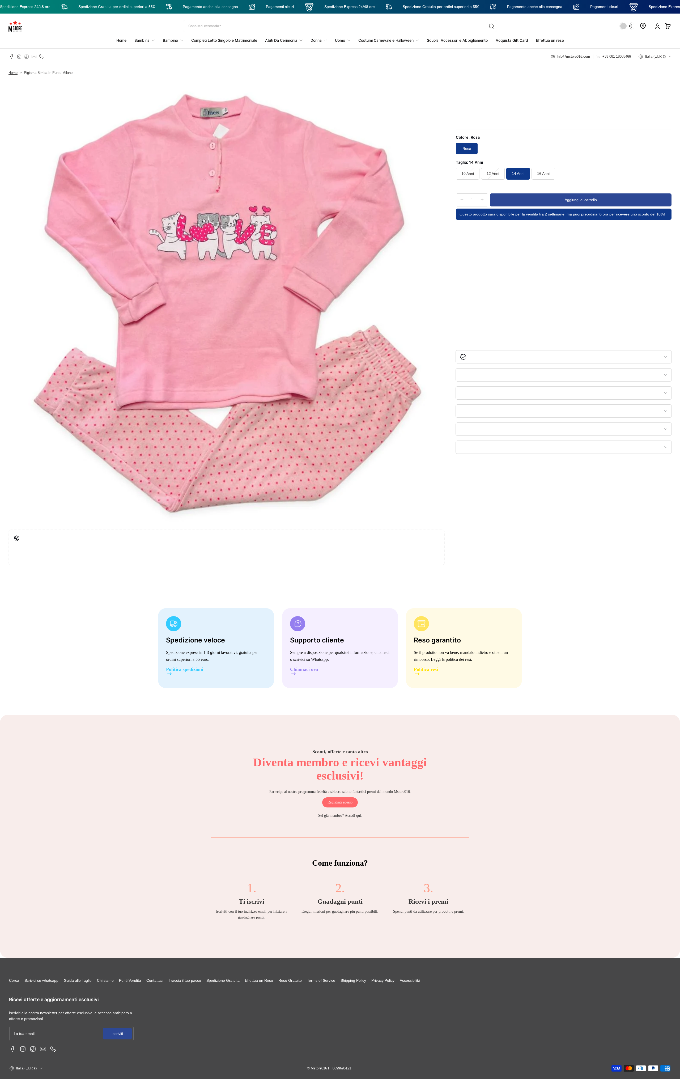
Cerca (14, 980)
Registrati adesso (340, 802)
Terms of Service (321, 980)
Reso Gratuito (290, 980)
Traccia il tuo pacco (185, 980)
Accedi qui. (353, 816)
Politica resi (426, 669)
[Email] (34, 56)
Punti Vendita (130, 980)
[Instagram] (19, 56)
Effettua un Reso (259, 980)
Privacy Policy (382, 980)
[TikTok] (26, 56)
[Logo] (15, 26)
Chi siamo (105, 980)
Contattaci (154, 980)
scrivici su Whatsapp (310, 659)
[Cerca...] (491, 26)
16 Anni (543, 173)
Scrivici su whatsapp (41, 980)
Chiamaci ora (304, 669)
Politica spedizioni (184, 669)
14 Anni (518, 173)
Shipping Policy (353, 980)
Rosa (466, 148)
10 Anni (467, 173)
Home (13, 73)
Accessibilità (410, 980)
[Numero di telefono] (41, 56)
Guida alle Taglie (78, 980)
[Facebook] (11, 56)
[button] (668, 26)
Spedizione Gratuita (223, 980)
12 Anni (493, 173)
